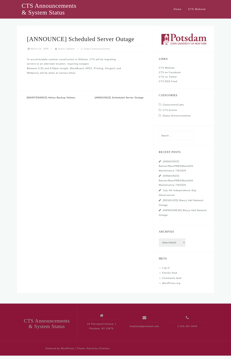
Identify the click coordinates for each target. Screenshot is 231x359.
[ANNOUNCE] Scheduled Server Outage (119, 97)
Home (177, 9)
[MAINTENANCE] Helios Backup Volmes (51, 97)
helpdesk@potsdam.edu (144, 326)
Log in (166, 267)
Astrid (90, 348)
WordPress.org (171, 283)
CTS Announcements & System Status (49, 9)
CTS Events (170, 110)
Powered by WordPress (59, 348)
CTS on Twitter (168, 76)
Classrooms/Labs (173, 104)
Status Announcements (97, 48)
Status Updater (66, 48)
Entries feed (169, 272)
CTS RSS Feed (168, 81)
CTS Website (197, 9)
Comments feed (171, 278)
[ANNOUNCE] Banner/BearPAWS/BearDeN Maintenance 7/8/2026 (176, 166)
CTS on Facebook (170, 72)
